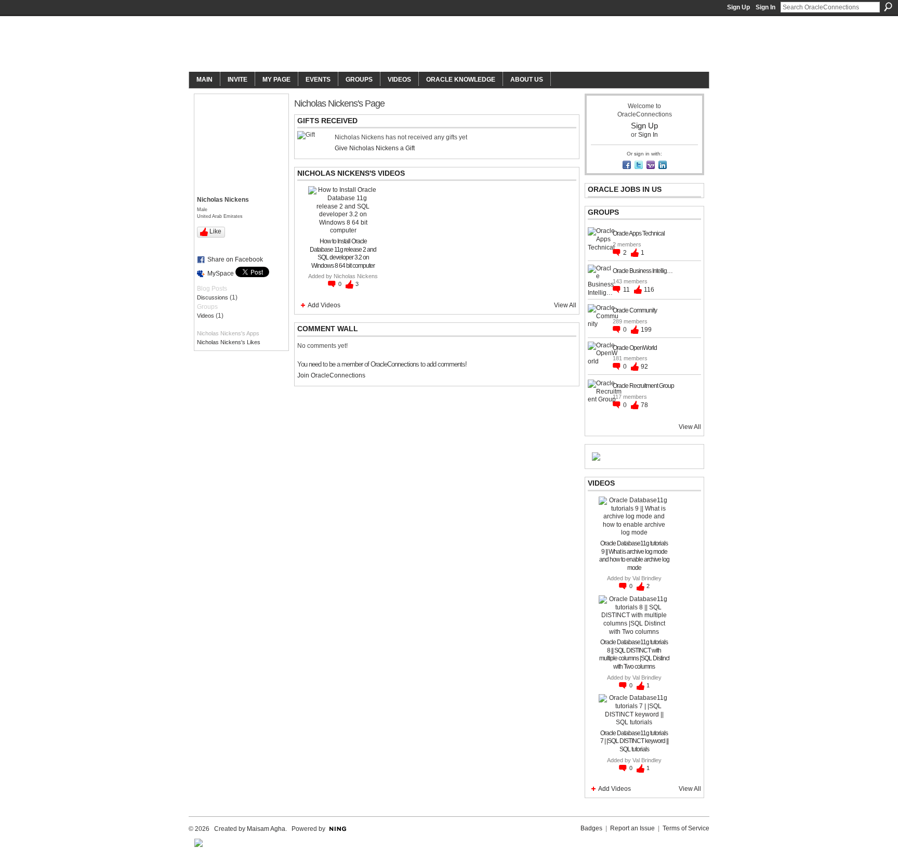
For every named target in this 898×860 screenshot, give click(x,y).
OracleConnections (332, 45)
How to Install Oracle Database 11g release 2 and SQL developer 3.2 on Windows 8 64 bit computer (343, 253)
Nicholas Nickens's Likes (228, 342)
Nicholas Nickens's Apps (228, 333)
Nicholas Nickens (356, 276)
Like (215, 231)
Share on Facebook (235, 259)
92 (644, 366)
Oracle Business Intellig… (642, 271)
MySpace (220, 273)
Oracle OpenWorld (635, 347)
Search (888, 6)
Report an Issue (632, 828)
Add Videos (324, 305)
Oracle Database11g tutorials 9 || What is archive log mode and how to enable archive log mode (634, 555)
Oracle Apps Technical (639, 233)
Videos (205, 315)
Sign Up (738, 7)
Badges (591, 828)
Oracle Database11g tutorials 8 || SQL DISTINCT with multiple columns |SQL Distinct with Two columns (634, 654)
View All (565, 305)
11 (627, 289)
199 (646, 329)
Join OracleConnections (331, 375)
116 (649, 289)
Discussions (212, 297)
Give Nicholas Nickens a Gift (375, 148)
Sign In (765, 7)
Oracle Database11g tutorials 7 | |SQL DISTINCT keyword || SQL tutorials (634, 741)
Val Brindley (647, 578)
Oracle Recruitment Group (643, 385)
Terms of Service (686, 828)
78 (644, 405)
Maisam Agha (266, 828)
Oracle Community (635, 310)
